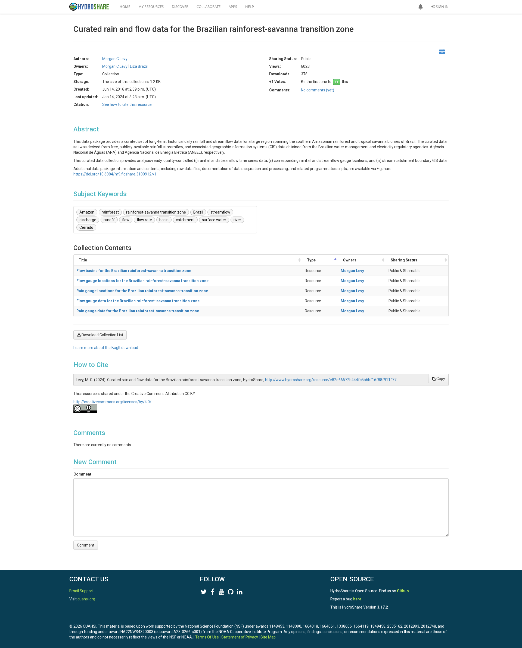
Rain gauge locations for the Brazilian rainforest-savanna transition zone (142, 291)
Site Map (268, 637)
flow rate (144, 220)
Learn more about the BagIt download (105, 347)
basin (164, 220)
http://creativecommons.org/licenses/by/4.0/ (112, 402)
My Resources (151, 6)
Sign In (442, 6)
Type (311, 260)
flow (125, 220)
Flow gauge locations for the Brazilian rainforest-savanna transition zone (142, 281)
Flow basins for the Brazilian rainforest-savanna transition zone (133, 271)
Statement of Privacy (239, 637)
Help (249, 6)
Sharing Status (404, 260)
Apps (233, 6)
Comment (82, 474)
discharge (87, 220)
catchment (185, 220)
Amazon (86, 212)
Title (83, 260)
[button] (420, 7)
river (237, 220)
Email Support (81, 591)
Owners (349, 260)
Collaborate (208, 6)
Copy (440, 379)
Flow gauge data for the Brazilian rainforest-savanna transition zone (138, 301)
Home (125, 6)
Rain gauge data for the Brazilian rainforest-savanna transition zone (137, 311)
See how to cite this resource (127, 104)
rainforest (110, 212)
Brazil (198, 212)
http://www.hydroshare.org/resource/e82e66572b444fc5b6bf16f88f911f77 (330, 380)
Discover (180, 6)
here (357, 599)
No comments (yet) (317, 90)
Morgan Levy (352, 271)
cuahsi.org (86, 599)
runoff (109, 220)
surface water (214, 220)
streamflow (220, 212)
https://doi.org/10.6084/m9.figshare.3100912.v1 (114, 174)
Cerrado (86, 227)
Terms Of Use (207, 637)
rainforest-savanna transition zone (156, 212)
